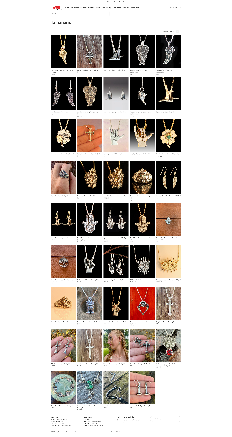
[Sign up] (178, 419)
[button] (172, 32)
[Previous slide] (53, 52)
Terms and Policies (116, 431)
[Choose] (72, 65)
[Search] (176, 8)
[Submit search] (107, 13)
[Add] (178, 233)
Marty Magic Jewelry (60, 431)
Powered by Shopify (71, 431)
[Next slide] (73, 52)
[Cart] (180, 8)
